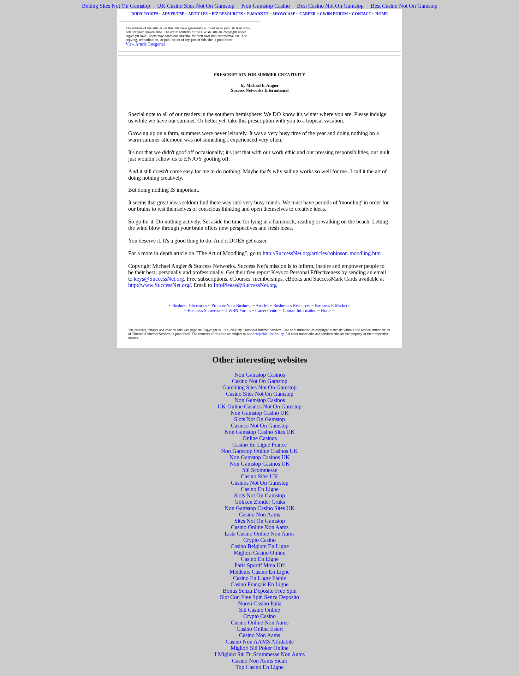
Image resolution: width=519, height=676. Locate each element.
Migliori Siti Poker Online (259, 648)
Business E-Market (331, 305)
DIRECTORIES (144, 14)
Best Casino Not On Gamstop (330, 6)
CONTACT (361, 14)
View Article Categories (145, 44)
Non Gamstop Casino (265, 6)
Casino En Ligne (260, 489)
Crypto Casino (259, 540)
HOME (381, 14)
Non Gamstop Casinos (259, 375)
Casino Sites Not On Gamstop (259, 394)
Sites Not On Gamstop (259, 521)
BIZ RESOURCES (227, 14)
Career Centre (266, 310)
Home (326, 310)
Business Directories (189, 305)
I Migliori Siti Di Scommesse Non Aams (260, 654)
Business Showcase (204, 310)
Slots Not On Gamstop (259, 419)
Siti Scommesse (259, 470)
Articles (262, 305)
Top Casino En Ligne (259, 667)
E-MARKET (257, 14)
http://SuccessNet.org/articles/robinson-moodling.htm (322, 253)
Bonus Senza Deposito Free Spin (260, 591)
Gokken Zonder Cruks (259, 502)
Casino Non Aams (259, 515)
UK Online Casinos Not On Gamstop (259, 406)
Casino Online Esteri (260, 629)
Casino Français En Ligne (259, 584)
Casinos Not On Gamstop (259, 426)
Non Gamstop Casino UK (260, 413)
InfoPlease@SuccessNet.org (245, 285)
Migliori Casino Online (259, 553)
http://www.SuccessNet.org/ (159, 285)
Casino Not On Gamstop (259, 381)
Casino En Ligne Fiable (259, 578)
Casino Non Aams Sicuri (259, 661)
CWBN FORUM (334, 14)
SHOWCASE (284, 14)
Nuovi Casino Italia (259, 603)
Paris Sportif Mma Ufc (259, 565)
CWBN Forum (238, 310)
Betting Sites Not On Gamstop (116, 6)
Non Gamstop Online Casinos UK (259, 451)
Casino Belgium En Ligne (260, 546)
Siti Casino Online (259, 610)
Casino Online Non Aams (259, 527)
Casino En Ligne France (259, 445)
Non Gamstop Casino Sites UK (260, 432)
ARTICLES (198, 14)
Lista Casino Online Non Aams (259, 534)
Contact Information (299, 310)
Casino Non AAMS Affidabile (260, 642)
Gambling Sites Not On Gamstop (259, 387)
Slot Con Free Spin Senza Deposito (259, 597)
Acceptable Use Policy (268, 334)
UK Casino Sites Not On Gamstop (195, 6)
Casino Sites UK (259, 476)
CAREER (307, 14)
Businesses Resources (291, 305)
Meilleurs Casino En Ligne (259, 572)
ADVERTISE (173, 14)
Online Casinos (260, 438)
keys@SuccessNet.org (159, 279)
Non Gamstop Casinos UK (259, 457)
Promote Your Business (231, 305)
